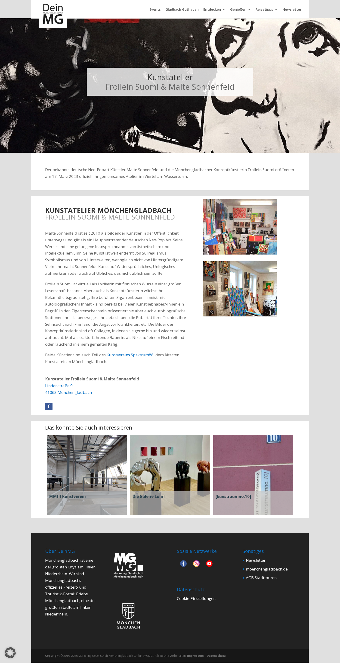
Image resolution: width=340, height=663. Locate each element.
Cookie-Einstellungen (196, 598)
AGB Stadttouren (261, 577)
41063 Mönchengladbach (68, 392)
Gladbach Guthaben (182, 10)
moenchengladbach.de (267, 569)
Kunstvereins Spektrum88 (130, 354)
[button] (10, 653)
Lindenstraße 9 (59, 385)
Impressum (195, 656)
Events (155, 10)
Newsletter (291, 10)
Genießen (238, 10)
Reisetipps (264, 10)
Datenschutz (216, 656)
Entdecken (212, 10)
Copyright (52, 656)
